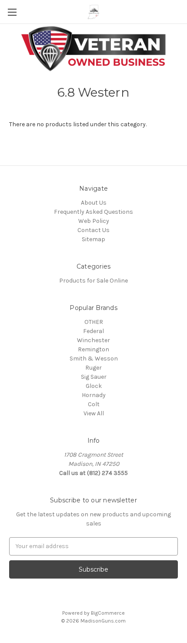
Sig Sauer (94, 376)
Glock (94, 386)
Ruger (93, 367)
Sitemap (93, 239)
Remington (93, 349)
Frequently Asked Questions (93, 211)
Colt (94, 404)
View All (93, 413)
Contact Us (93, 230)
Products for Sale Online (93, 280)
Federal (93, 331)
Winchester (93, 340)
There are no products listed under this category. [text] (78, 124)
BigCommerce (108, 613)
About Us (94, 202)
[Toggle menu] (12, 12)
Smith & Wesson (94, 358)
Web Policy (93, 221)
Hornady (94, 395)
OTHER (93, 322)
